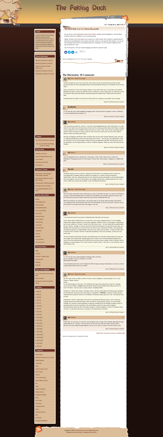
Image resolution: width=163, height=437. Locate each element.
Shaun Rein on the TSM (41, 162)
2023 (38, 294)
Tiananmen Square (40, 412)
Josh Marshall (39, 259)
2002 (38, 346)
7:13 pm (116, 116)
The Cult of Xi (38, 165)
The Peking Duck (79, 430)
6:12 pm (116, 102)
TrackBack (120, 333)
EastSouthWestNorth (41, 207)
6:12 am (116, 269)
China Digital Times (40, 202)
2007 (38, 331)
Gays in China (39, 371)
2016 (38, 306)
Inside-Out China (39, 216)
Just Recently (39, 222)
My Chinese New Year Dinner (43, 185)
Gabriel (37, 63)
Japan (37, 386)
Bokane (37, 199)
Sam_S (72, 152)
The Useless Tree (40, 242)
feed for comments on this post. (106, 333)
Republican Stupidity (40, 394)
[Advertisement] (86, 21)
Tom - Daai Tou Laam (77, 78)
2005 (38, 337)
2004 (38, 340)
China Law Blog (39, 205)
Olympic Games (39, 392)
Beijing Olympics (39, 360)
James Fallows (39, 219)
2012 (38, 317)
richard (72, 122)
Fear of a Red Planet (40, 210)
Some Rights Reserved (91, 430)
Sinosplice (38, 236)
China (36, 366)
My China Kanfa (39, 227)
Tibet (36, 415)
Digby (36, 250)
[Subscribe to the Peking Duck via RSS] (124, 18)
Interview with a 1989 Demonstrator (44, 183)
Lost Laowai (38, 225)
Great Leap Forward (40, 377)
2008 (38, 328)
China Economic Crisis (41, 369)
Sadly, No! (38, 265)
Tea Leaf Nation (39, 239)
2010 (38, 323)
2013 (38, 314)
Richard (70, 59)
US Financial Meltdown (41, 420)
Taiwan (37, 409)
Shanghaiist (38, 230)
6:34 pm (116, 312)
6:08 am (116, 247)
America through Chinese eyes (43, 156)
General (89, 59)
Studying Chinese (40, 406)
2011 (38, 320)
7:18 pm (116, 147)
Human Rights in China (41, 380)
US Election (38, 417)
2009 (38, 326)
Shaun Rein (38, 403)
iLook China (38, 213)
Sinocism (37, 233)
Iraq (36, 383)
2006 (38, 334)
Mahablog (37, 262)
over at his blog (79, 39)
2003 (38, 343)
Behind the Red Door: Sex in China (44, 357)
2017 (38, 303)
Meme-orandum (39, 278)
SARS (36, 397)
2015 (38, 308)
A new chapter (39, 159)
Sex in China (38, 400)
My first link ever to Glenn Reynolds (82, 28)
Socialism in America (47, 60)
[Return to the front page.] (81, 6)
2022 (38, 297)
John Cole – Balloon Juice (42, 256)
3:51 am (116, 207)
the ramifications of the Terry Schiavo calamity (88, 34)
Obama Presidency (40, 389)
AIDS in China (39, 354)
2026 (38, 291)
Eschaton (37, 253)
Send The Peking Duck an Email (45, 140)
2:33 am (116, 184)
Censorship (38, 363)
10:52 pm (115, 164)
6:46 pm (116, 328)
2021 (38, 300)
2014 (38, 311)
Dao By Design (78, 432)
